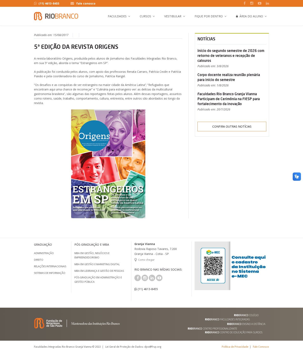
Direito (38, 260)
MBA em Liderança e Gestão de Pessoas (99, 271)
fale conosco (85, 3)
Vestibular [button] (172, 16)
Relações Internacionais (50, 266)
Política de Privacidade (235, 346)
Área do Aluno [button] (250, 16)
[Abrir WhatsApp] (293, 342)
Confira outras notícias (231, 126)
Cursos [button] (145, 16)
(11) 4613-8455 (49, 3)
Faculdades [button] (117, 16)
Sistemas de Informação (49, 273)
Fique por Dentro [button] (209, 16)
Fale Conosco (261, 346)
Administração (44, 253)
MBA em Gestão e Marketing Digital (97, 264)
